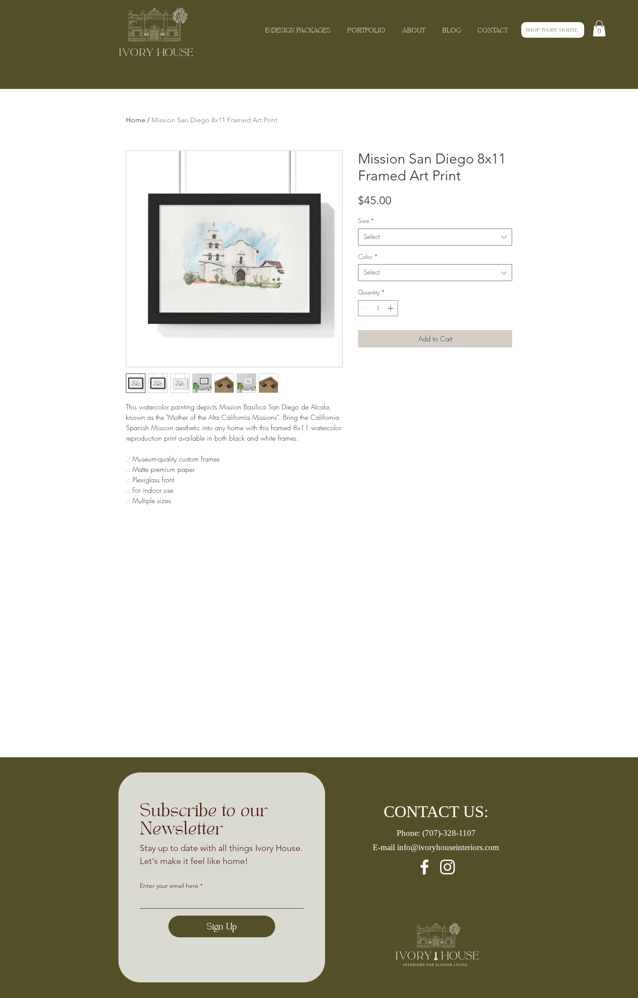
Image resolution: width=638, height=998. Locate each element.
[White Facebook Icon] (424, 867)
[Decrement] (364, 308)
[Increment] (391, 308)
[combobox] (435, 237)
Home (135, 120)
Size (366, 220)
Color (368, 256)
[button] (599, 28)
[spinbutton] (378, 308)
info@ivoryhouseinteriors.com (448, 847)
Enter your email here (169, 886)
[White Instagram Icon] (447, 867)
